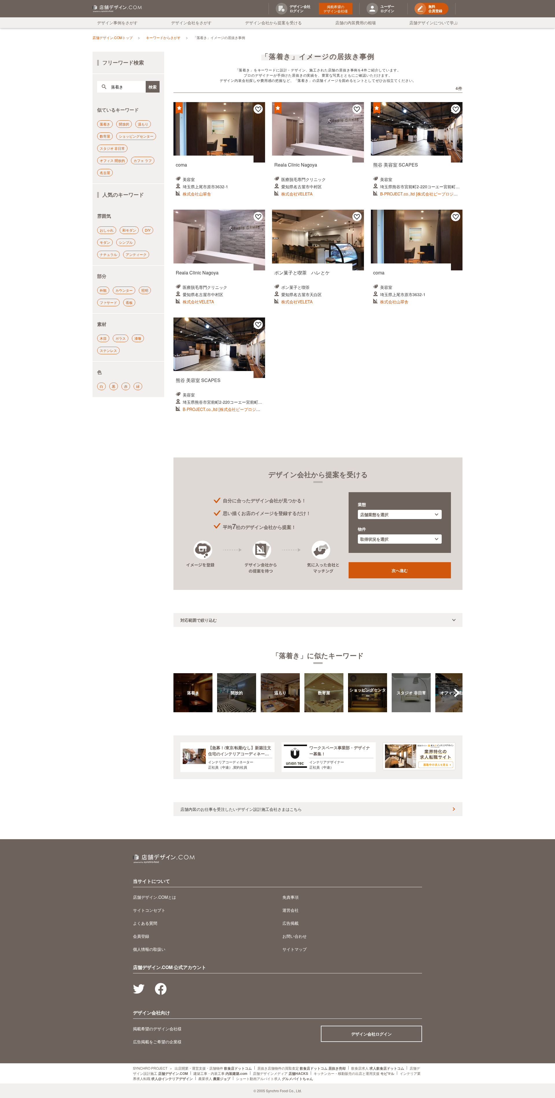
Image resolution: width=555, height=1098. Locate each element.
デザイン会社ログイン (371, 1034)
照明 (144, 290)
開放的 (124, 123)
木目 (103, 338)
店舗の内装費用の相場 (355, 22)
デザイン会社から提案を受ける (273, 22)
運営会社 (290, 910)
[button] (456, 693)
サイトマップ (294, 949)
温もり (143, 123)
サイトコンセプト (149, 910)
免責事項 (290, 897)
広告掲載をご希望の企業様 (157, 1042)
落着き (105, 123)
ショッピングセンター (136, 136)
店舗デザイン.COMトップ (112, 37)
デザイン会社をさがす (191, 22)
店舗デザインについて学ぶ (433, 22)
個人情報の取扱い (149, 949)
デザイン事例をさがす (117, 22)
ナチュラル (108, 254)
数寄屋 (105, 136)
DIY (148, 230)
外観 (103, 290)
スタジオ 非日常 (112, 148)
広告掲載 (290, 923)
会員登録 (141, 936)
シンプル (126, 242)
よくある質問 (145, 923)
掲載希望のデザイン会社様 (335, 8)
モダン (105, 242)
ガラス (120, 338)
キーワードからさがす (163, 37)
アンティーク (136, 254)
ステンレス (108, 350)
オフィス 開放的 (112, 160)
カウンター (124, 290)
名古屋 (105, 172)
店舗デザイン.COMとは (154, 897)
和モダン (129, 230)
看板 (129, 302)
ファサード (108, 302)
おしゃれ (107, 230)
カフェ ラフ (143, 160)
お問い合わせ (294, 936)
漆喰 (137, 338)
